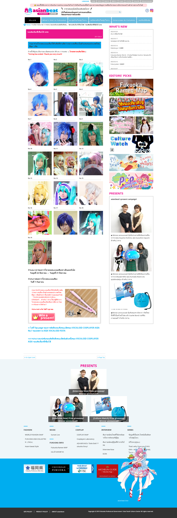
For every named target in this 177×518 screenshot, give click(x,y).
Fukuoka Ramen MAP (59, 447)
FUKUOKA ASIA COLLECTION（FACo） (35, 440)
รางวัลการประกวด (37, 25)
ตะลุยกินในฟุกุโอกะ (78, 20)
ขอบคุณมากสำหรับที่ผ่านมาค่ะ (120, 41)
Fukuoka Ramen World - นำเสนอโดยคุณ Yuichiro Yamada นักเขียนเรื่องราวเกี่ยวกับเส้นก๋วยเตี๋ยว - (131, 56)
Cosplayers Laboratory (85, 439)
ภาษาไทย (128, 1)
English (121, 1)
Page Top (102, 357)
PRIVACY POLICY (42, 512)
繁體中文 (114, 1)
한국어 (100, 1)
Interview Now (108, 449)
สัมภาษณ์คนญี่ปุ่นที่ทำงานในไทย (114, 443)
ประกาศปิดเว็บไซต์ (116, 34)
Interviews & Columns (124, 20)
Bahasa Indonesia (147, 1)
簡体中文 (106, 1)
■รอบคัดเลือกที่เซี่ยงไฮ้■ (76, 25)
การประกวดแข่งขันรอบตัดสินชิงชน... (56, 25)
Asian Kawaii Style (32, 446)
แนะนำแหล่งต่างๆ (57, 452)
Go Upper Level (30, 357)
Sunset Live (55, 435)
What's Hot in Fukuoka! (54, 20)
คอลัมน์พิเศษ (144, 20)
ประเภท (32, 20)
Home (28, 25)
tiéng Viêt (136, 1)
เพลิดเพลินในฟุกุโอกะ (100, 20)
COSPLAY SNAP (82, 435)
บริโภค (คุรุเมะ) (134, 442)
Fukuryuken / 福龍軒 (117, 64)
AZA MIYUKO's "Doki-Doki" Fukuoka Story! (87, 445)
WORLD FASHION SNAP (34, 435)
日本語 (93, 1)
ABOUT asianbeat (58, 512)
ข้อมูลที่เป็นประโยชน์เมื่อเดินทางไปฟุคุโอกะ (140, 436)
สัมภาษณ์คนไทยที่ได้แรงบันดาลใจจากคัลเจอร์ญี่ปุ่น (113, 436)
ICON (105, 454)
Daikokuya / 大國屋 (117, 48)
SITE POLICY (28, 512)
